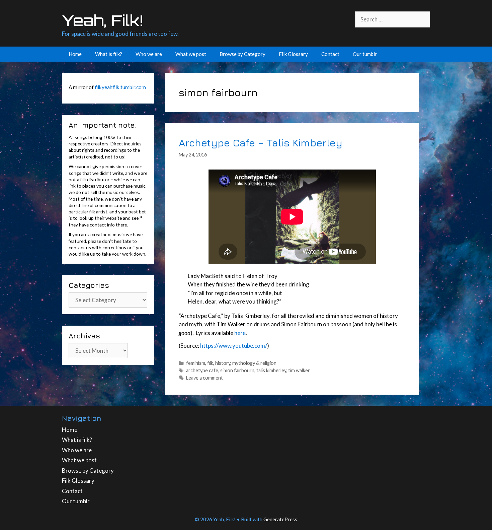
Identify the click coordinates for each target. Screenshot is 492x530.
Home (75, 54)
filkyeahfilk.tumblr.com (120, 87)
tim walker (299, 370)
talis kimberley (271, 370)
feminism (195, 363)
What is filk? (108, 54)
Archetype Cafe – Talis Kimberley (260, 142)
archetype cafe (202, 370)
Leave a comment (204, 378)
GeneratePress (280, 519)
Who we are (149, 54)
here (240, 332)
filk (210, 363)
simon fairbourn (237, 370)
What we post (190, 54)
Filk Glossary (293, 54)
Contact (330, 54)
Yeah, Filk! (102, 20)
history (222, 363)
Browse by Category (242, 54)
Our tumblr (365, 54)
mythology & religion (254, 363)
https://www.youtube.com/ (233, 345)
